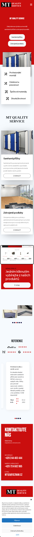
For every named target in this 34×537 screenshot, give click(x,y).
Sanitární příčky (17, 37)
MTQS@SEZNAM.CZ (13, 475)
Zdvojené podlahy (17, 44)
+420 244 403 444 (13, 458)
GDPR (17, 534)
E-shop (17, 285)
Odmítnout (17, 525)
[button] (31, 499)
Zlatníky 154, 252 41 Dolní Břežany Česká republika (11, 448)
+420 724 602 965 (13, 466)
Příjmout (17, 520)
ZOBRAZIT (17, 176)
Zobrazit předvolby (17, 531)
